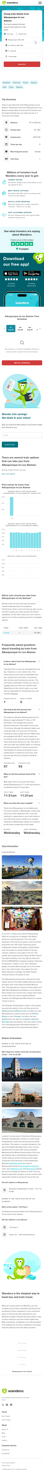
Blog (3, 1433)
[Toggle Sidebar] (40, 3)
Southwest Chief (15, 1163)
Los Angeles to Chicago (29, 1166)
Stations (19, 87)
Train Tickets (22, 1343)
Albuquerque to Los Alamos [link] (22, 1371)
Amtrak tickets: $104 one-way (14, 470)
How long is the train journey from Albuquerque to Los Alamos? (17, 710)
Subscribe (10, 444)
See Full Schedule (22, 363)
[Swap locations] (35, 42)
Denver (27, 1019)
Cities (11, 87)
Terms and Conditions (8, 1463)
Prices (25, 83)
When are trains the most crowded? (18, 803)
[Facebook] (7, 1405)
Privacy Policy (6, 1465)
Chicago (17, 1016)
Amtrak (6, 633)
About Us (5, 1429)
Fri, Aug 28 (12, 51)
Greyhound (6, 1011)
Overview (16, 83)
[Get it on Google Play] (31, 273)
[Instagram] (3, 1405)
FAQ (4, 87)
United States (22, 1350)
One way (10, 34)
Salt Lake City (7, 1022)
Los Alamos (22, 1364)
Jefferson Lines (20, 1011)
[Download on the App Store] (11, 273)
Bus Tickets (6, 1416)
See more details (8, 474)
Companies (6, 1453)
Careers (4, 1440)
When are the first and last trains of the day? (19, 775)
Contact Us (5, 1450)
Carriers (34, 83)
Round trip (22, 34)
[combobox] (22, 39)
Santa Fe (34, 1019)
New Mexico (22, 1357)
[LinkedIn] (11, 1405)
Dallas (4, 1016)
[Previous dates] (4, 328)
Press (4, 1437)
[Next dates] (40, 328)
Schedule (6, 83)
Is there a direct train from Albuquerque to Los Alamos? (20, 662)
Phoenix (35, 1014)
